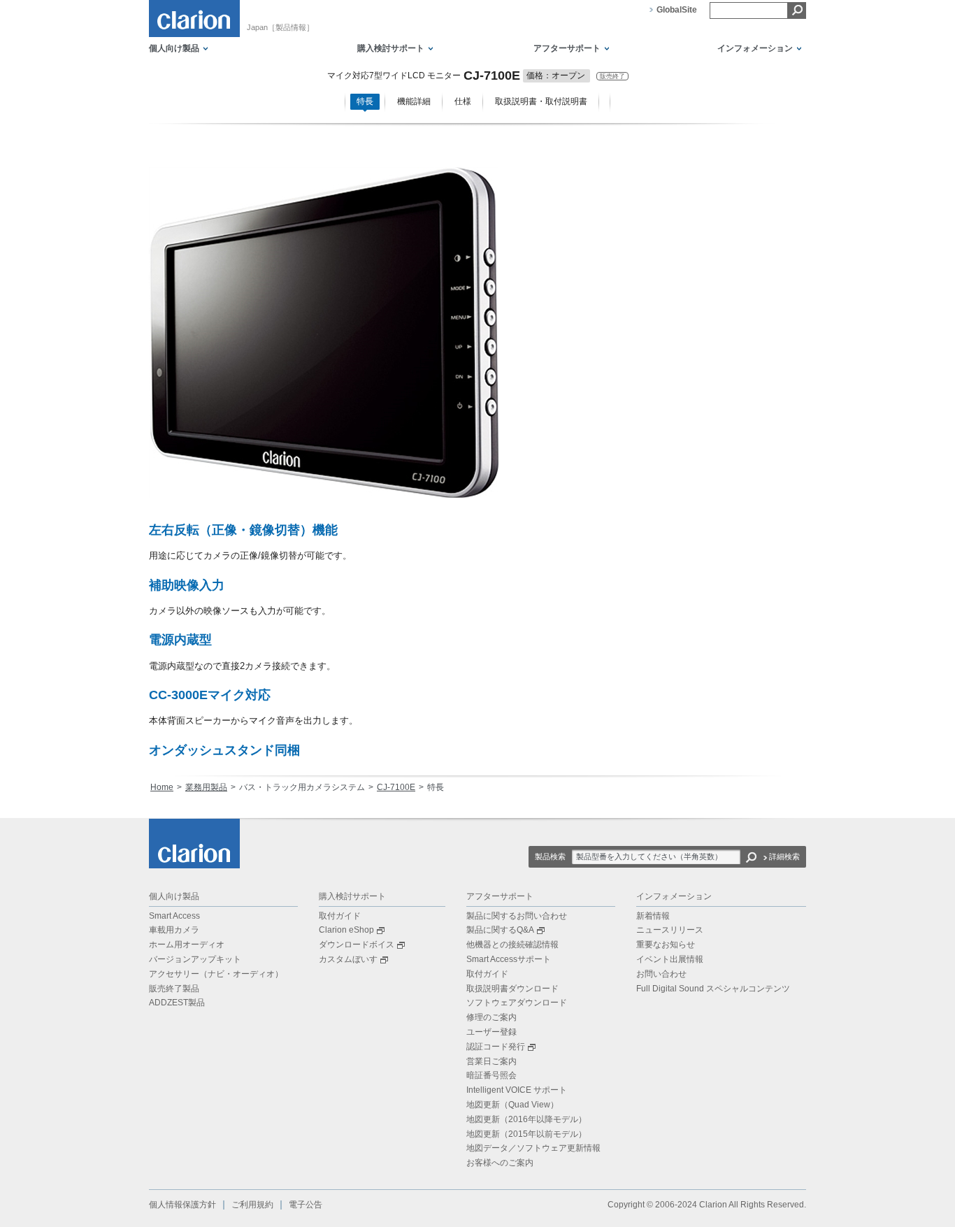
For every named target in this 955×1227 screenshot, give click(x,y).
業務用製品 (206, 787)
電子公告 (305, 1205)
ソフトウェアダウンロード (516, 1002)
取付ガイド (340, 916)
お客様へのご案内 (499, 1163)
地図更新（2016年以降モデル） (526, 1119)
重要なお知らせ (665, 944)
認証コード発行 (495, 1047)
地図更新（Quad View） (512, 1105)
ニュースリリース (669, 930)
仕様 (462, 101)
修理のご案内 (491, 1017)
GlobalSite (676, 10)
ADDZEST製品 (177, 1002)
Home (161, 787)
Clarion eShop (346, 930)
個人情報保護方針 (182, 1205)
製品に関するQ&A (500, 930)
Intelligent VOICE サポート (516, 1090)
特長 (365, 101)
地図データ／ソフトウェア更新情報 (533, 1148)
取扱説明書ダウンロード (512, 988)
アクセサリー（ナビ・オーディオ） (216, 974)
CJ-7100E (396, 787)
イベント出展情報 (669, 959)
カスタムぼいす (348, 959)
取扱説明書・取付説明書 (541, 101)
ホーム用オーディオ (186, 944)
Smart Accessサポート (508, 959)
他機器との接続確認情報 (512, 944)
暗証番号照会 (491, 1075)
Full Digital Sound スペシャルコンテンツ (713, 988)
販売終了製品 (174, 988)
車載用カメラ (174, 930)
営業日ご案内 (491, 1061)
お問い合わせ (661, 974)
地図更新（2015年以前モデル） (526, 1134)
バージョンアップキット (195, 959)
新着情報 (653, 916)
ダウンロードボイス (356, 944)
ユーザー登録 (491, 1032)
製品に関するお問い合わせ (516, 916)
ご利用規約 (252, 1205)
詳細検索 (784, 856)
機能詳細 (414, 101)
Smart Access (174, 916)
